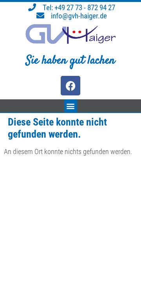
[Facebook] (70, 85)
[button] (70, 105)
